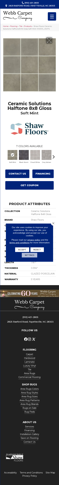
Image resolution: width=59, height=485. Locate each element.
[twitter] (33, 339)
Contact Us (17, 173)
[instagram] (29, 339)
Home (5, 26)
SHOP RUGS (29, 384)
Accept (22, 249)
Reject (37, 249)
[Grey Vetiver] (46, 155)
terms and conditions (19, 242)
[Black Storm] (23, 155)
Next (53, 155)
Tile (20, 26)
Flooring (13, 26)
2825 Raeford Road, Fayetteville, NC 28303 (31, 6)
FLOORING (29, 349)
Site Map (50, 472)
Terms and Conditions (31, 472)
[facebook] (26, 339)
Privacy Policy (29, 475)
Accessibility (10, 472)
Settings (29, 255)
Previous (5, 155)
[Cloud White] (35, 155)
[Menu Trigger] (52, 16)
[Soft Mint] (12, 155)
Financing (43, 173)
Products (28, 26)
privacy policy (33, 239)
